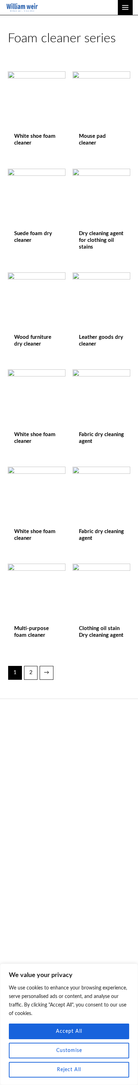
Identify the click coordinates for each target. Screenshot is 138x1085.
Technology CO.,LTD (69, 739)
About (69, 824)
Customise (69, 1050)
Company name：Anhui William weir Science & (69, 729)
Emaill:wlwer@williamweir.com (69, 749)
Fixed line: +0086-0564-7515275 (69, 758)
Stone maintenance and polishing (70, 921)
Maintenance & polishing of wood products (69, 912)
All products (69, 834)
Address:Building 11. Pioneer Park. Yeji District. (69, 768)
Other (69, 872)
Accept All (69, 1031)
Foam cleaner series (70, 902)
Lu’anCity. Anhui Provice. (69, 778)
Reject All (69, 1069)
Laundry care (70, 940)
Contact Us (69, 843)
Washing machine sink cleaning (70, 931)
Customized (69, 853)
